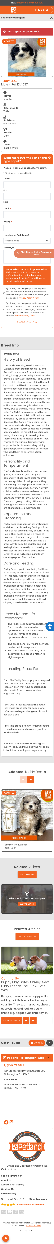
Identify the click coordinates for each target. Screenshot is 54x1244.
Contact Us (7, 1189)
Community (10, 978)
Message (8, 247)
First (5, 190)
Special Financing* (11, 1175)
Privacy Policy (27, 1230)
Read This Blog (11, 1020)
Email (7, 208)
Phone (7, 221)
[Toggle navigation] (5, 10)
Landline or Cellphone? (16, 235)
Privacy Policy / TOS (29, 297)
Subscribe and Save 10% (30, 2)
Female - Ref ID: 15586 (15, 844)
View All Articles (27, 936)
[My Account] (51, 17)
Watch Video (27, 904)
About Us (6, 1180)
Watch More (27, 874)
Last (5, 201)
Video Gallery (8, 1193)
